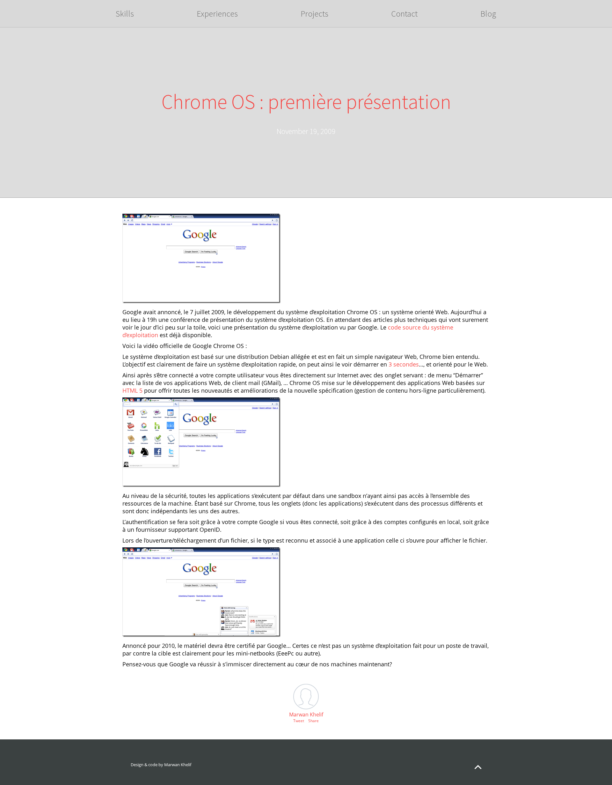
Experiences (217, 13)
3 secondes (404, 364)
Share (313, 720)
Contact (404, 13)
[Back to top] (478, 768)
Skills (125, 13)
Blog (488, 13)
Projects (314, 13)
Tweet (298, 720)
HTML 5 (132, 390)
